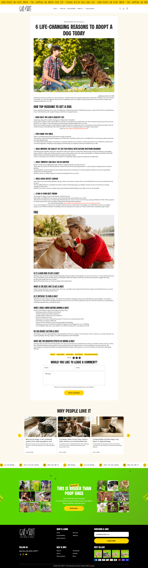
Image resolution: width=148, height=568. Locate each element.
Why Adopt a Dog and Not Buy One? (77, 128)
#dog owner (69, 354)
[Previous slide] (19, 435)
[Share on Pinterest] (80, 358)
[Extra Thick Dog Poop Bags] (98, 554)
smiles (88, 143)
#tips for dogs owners (91, 354)
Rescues (75, 533)
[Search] (120, 8)
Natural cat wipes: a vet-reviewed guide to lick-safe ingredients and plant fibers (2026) (39, 440)
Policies (75, 553)
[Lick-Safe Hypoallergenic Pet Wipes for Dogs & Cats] (107, 554)
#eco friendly (79, 354)
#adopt (53, 354)
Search (59, 551)
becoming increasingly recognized (100, 151)
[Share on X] (77, 358)
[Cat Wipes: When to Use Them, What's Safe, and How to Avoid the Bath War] (74, 427)
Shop (58, 533)
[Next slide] (128, 435)
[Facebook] (20, 554)
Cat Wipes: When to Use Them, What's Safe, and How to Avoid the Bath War (73, 440)
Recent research (39, 165)
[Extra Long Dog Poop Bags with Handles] (116, 554)
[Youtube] (26, 554)
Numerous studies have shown (43, 125)
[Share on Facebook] (74, 358)
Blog (74, 556)
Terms (58, 553)
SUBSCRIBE (111, 541)
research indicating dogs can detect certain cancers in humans (82, 185)
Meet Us (75, 535)
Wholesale (76, 551)
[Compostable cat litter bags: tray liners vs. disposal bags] (107, 427)
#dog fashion (60, 354)
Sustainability (61, 535)
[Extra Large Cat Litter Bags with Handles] (125, 554)
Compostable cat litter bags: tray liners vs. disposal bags (106, 440)
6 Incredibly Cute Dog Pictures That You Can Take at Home (82, 203)
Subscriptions (61, 538)
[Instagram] (23, 554)
